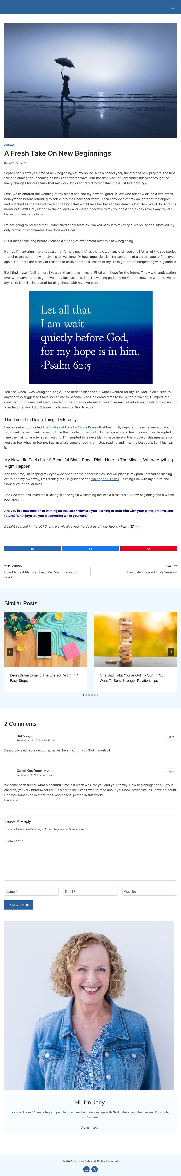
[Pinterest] (94, 1169)
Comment (14, 841)
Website (130, 892)
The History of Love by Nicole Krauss (70, 427)
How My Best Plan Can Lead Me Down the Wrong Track (41, 571)
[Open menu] (173, 7)
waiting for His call (105, 479)
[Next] (171, 652)
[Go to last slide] (10, 652)
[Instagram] (86, 1169)
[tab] (83, 695)
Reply (170, 736)
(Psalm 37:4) (128, 526)
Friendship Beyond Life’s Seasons (152, 569)
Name (11, 892)
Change (9, 145)
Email (70, 892)
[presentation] (45, 639)
